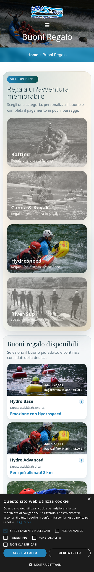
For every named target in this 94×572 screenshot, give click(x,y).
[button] (47, 391)
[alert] (47, 533)
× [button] (89, 499)
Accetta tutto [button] (25, 553)
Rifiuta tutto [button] (69, 553)
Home (32, 55)
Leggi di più (23, 522)
